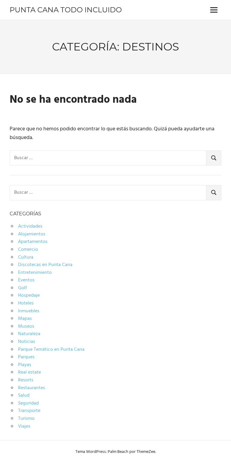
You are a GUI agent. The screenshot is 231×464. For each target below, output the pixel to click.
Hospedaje (29, 295)
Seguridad (28, 403)
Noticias (26, 342)
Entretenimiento (35, 273)
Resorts (25, 380)
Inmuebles (28, 311)
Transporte (29, 411)
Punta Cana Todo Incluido (66, 9)
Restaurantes (31, 388)
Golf (22, 288)
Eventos (26, 280)
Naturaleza (29, 334)
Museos (26, 326)
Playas (24, 365)
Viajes (24, 426)
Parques (26, 357)
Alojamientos (31, 234)
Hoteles (26, 303)
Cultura (25, 257)
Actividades (30, 226)
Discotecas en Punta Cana (45, 265)
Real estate (29, 372)
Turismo (26, 419)
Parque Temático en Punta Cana (51, 349)
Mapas (25, 319)
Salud (23, 395)
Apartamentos (33, 242)
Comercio (28, 249)
